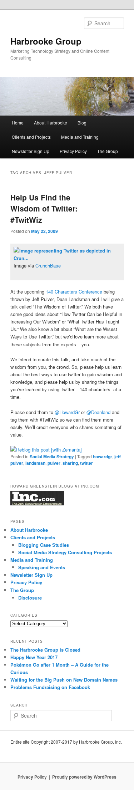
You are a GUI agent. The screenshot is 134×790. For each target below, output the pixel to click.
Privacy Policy (73, 151)
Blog (82, 122)
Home (18, 122)
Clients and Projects (31, 137)
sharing (70, 463)
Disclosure (30, 597)
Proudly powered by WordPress (84, 777)
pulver (54, 463)
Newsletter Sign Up (30, 151)
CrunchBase (48, 265)
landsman (35, 463)
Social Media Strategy (52, 456)
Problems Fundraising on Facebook (50, 687)
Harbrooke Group (45, 41)
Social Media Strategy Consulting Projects (65, 552)
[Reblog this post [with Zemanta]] (46, 449)
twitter (86, 463)
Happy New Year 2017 (34, 657)
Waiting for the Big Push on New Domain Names (64, 679)
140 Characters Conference (74, 291)
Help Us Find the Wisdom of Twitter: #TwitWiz (44, 208)
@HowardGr (66, 412)
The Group (107, 151)
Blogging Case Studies (43, 544)
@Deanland (98, 412)
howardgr (102, 456)
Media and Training (80, 137)
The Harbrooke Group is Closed (45, 649)
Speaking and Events (41, 567)
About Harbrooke (50, 122)
